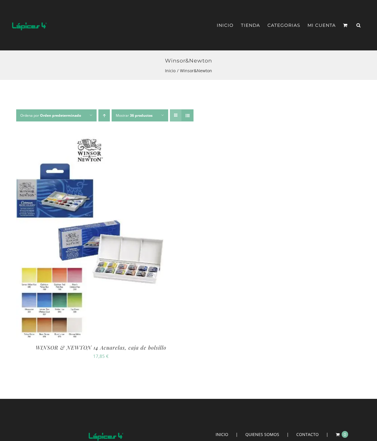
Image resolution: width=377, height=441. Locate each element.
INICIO (222, 434)
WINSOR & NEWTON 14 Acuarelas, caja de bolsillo (101, 347)
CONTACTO (307, 434)
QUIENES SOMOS (262, 434)
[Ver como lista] (187, 115)
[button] (358, 25)
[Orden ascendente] (104, 115)
